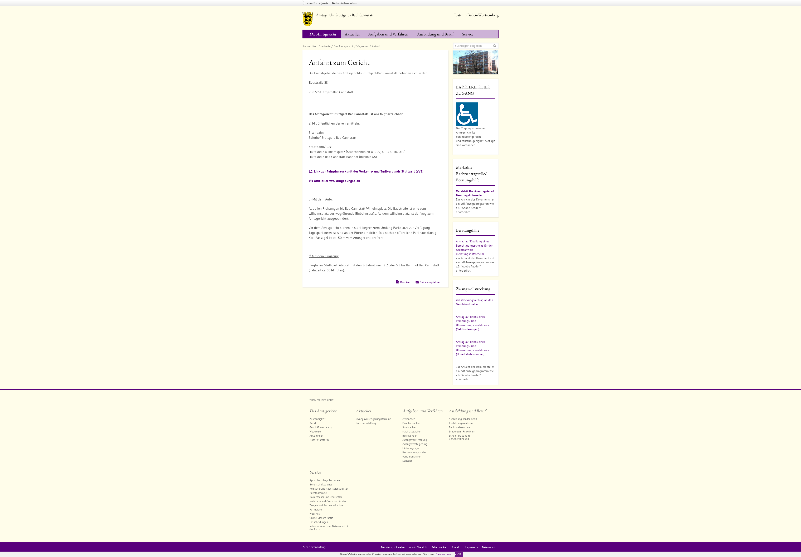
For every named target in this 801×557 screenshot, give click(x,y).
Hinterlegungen (411, 448)
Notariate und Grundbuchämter (328, 501)
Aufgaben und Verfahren (388, 34)
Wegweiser (362, 46)
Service (468, 34)
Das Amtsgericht (322, 34)
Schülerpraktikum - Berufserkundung (460, 437)
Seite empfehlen (430, 282)
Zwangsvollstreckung (414, 439)
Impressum (471, 547)
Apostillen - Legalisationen (325, 480)
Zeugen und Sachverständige (326, 505)
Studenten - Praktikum (462, 431)
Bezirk (313, 423)
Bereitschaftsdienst (321, 484)
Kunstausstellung (366, 423)
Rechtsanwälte (318, 492)
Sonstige (407, 460)
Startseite (324, 46)
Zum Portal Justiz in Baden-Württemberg (332, 3)
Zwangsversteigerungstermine (373, 419)
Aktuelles (352, 34)
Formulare (316, 509)
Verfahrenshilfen (411, 456)
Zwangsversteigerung (414, 444)
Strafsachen (409, 427)
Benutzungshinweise (392, 547)
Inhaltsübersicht (418, 547)
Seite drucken (439, 547)
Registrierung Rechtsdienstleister (329, 488)
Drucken (405, 282)
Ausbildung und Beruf (435, 34)
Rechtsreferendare (459, 427)
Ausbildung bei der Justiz (463, 419)
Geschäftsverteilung (321, 427)
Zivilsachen (408, 419)
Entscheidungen (319, 522)
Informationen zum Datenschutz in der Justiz (329, 527)
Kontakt (456, 547)
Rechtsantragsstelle (414, 452)
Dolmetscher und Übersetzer (326, 497)
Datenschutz (443, 554)
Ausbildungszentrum (461, 423)
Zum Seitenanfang (314, 547)
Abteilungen (316, 435)
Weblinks (315, 513)
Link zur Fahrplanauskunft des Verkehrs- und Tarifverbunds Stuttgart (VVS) (368, 171)
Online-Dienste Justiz (321, 517)
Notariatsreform (319, 439)
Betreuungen (409, 435)
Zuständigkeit (318, 419)
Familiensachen (411, 423)
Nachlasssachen (411, 431)
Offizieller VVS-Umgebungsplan (337, 181)
